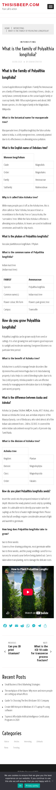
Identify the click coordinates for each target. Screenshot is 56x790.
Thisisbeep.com (20, 5)
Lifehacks (39, 741)
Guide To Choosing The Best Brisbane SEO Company (27, 700)
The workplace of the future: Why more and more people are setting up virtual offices (29, 692)
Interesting (28, 42)
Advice (6, 741)
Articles (16, 741)
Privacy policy (32, 785)
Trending (16, 747)
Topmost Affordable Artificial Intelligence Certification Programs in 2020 (27, 718)
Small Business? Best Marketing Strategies (22, 684)
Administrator (35, 61)
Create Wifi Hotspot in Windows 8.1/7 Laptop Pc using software (27, 708)
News (6, 747)
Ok (20, 785)
